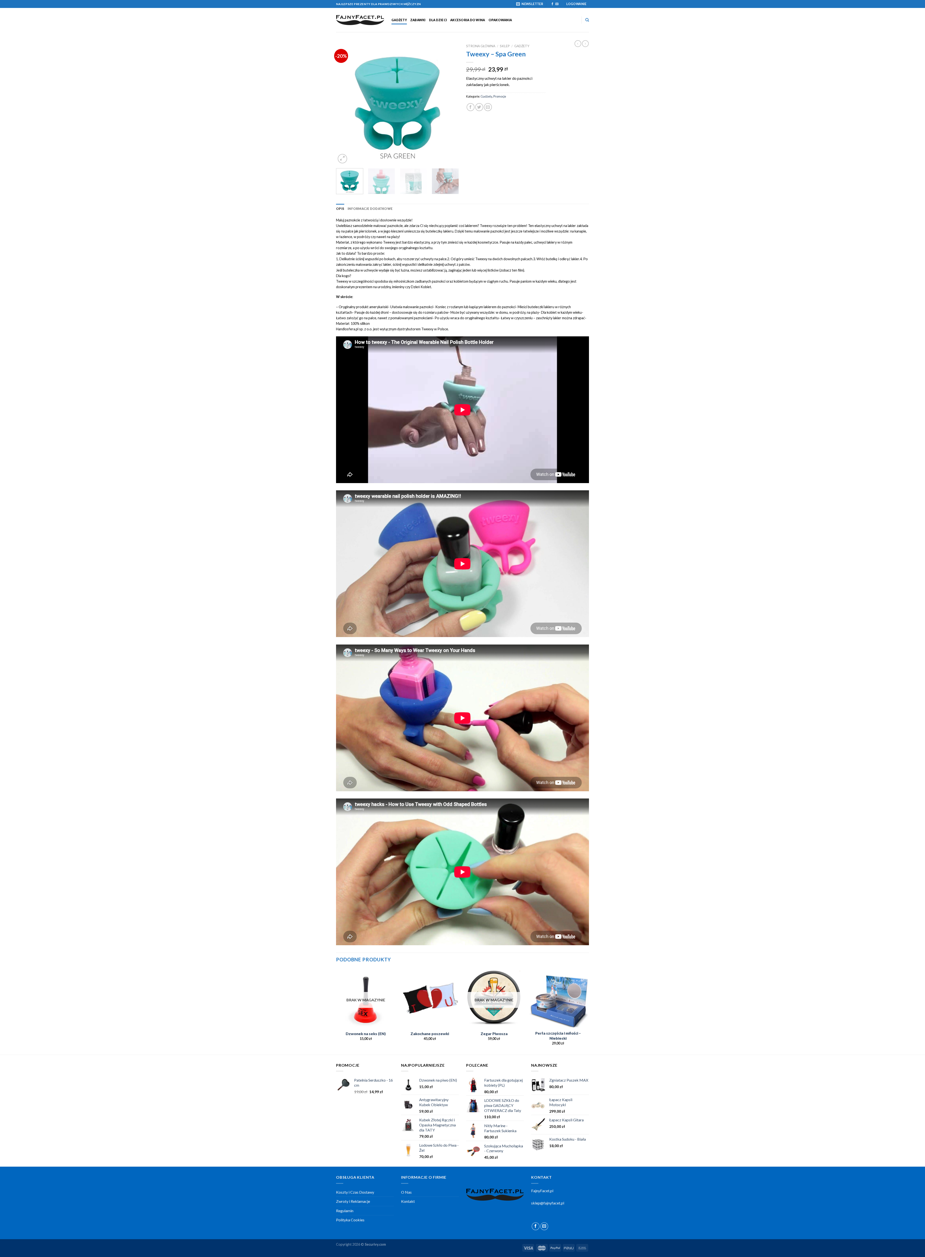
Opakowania (500, 20)
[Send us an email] (556, 4)
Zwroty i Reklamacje (353, 1201)
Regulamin (344, 1210)
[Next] (450, 103)
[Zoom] (342, 158)
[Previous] (344, 103)
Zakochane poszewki (429, 1033)
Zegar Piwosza (494, 1033)
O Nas (406, 1192)
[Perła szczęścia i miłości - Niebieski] (558, 998)
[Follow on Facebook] (552, 4)
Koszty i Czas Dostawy (355, 1192)
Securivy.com (375, 1244)
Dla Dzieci (438, 20)
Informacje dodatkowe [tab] (370, 209)
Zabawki (418, 20)
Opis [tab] (340, 209)
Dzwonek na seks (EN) (366, 1033)
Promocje (499, 96)
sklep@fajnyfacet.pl (547, 1203)
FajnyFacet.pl (542, 1190)
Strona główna (480, 46)
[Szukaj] (587, 20)
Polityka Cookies (350, 1219)
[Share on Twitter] (479, 107)
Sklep (505, 46)
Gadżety (399, 20)
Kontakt (408, 1201)
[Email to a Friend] (488, 107)
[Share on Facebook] (471, 107)
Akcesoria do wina (467, 20)
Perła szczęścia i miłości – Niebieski (558, 1035)
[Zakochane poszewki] (430, 998)
